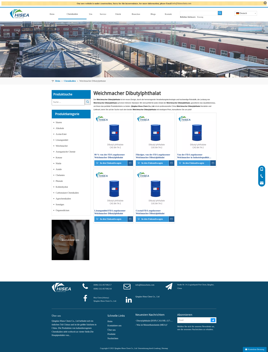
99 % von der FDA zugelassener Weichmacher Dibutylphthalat (109, 156)
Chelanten (60, 175)
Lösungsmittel (62, 140)
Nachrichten (112, 338)
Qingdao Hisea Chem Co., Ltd (147, 297)
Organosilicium (62, 210)
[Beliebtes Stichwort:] (220, 13)
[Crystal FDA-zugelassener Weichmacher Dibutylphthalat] (155, 188)
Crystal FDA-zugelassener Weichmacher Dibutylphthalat (150, 212)
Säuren (59, 122)
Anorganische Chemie (65, 152)
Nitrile (58, 163)
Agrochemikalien (63, 198)
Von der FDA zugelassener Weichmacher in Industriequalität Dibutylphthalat (193, 156)
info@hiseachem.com (181, 3)
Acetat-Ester (61, 134)
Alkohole (60, 128)
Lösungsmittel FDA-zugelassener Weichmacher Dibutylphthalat (109, 212)
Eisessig (200, 17)
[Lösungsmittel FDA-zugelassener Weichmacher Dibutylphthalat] (113, 188)
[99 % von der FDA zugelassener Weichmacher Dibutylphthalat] (113, 132)
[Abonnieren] (213, 320)
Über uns (111, 330)
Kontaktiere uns (114, 325)
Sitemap (165, 348)
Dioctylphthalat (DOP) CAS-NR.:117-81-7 (155, 320)
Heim (109, 321)
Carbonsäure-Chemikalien (67, 193)
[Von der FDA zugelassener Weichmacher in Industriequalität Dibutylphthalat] (196, 132)
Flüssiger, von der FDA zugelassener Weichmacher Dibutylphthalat (153, 156)
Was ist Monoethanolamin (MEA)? (152, 325)
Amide (59, 169)
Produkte (111, 334)
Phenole (59, 181)
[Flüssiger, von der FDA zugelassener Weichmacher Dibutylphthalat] (155, 132)
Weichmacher (62, 146)
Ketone (59, 157)
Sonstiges (60, 204)
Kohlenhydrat (62, 187)
